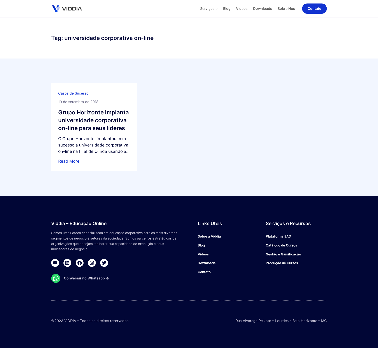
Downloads (206, 263)
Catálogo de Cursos (281, 245)
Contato (204, 272)
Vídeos (203, 254)
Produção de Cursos (282, 263)
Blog (201, 245)
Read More (68, 161)
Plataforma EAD (278, 236)
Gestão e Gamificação (283, 254)
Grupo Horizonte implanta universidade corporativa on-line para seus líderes (93, 120)
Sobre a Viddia (209, 236)
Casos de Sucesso (73, 93)
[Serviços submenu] (216, 9)
